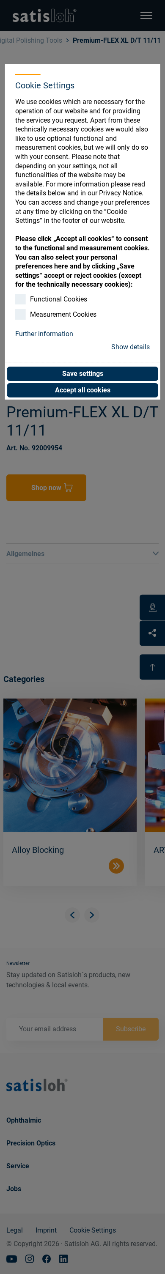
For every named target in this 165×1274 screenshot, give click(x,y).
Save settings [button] (82, 374)
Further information (44, 334)
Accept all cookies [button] (82, 390)
